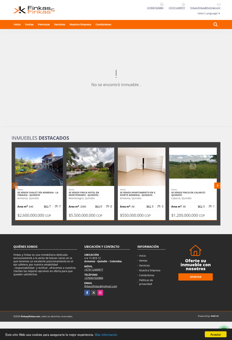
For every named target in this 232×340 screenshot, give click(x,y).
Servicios (59, 24)
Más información (106, 334)
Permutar (44, 24)
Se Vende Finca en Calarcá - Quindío (188, 193)
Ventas (29, 24)
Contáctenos (103, 24)
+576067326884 (155, 7)
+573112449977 (177, 7)
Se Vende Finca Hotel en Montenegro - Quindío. (84, 193)
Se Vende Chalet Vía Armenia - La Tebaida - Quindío (37, 193)
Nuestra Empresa (80, 24)
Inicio (17, 24)
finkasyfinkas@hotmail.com (100, 286)
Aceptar (215, 334)
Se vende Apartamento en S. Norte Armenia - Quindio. (138, 193)
